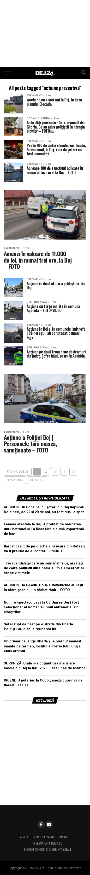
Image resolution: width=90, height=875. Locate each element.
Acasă (24, 837)
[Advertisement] (45, 33)
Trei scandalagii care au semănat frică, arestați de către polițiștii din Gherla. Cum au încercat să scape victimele (44, 568)
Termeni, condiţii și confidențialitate (47, 849)
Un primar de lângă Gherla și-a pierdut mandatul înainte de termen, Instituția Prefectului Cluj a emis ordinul (44, 646)
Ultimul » (37, 480)
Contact (64, 837)
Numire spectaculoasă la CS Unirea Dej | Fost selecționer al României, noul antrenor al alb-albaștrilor (42, 607)
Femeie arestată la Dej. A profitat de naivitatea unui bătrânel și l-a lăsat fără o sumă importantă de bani (44, 529)
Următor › (15, 480)
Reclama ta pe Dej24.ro (47, 843)
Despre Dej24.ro (43, 837)
